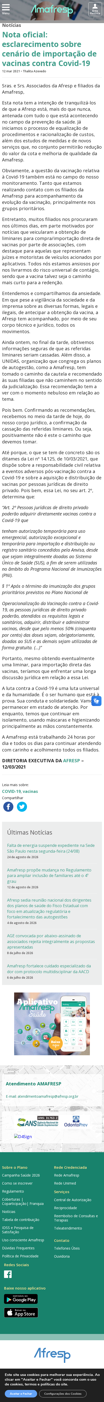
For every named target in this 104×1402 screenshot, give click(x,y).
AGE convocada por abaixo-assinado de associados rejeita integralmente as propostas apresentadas (51, 941)
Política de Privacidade (20, 1256)
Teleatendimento (68, 1228)
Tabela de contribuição (20, 1219)
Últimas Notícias (29, 832)
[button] (6, 9)
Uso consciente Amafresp (23, 1240)
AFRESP (71, 760)
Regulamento (13, 1191)
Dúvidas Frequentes (18, 1248)
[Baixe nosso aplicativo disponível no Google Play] (26, 1299)
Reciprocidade (65, 1208)
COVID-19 (11, 791)
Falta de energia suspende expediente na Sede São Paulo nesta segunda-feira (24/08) (51, 848)
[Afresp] (52, 1352)
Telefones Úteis (67, 1248)
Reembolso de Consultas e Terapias (76, 1218)
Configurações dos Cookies (63, 1394)
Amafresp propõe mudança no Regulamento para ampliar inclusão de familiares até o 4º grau (49, 875)
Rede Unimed (65, 1183)
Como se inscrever (17, 1183)
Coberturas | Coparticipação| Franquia (23, 1201)
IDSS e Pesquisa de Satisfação (18, 1229)
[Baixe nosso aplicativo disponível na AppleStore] (26, 1313)
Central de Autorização (72, 1200)
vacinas (30, 791)
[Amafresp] (52, 10)
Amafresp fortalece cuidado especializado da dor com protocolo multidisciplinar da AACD (49, 968)
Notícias (11, 25)
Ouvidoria (62, 1256)
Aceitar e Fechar (21, 1394)
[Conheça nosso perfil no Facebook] (26, 1274)
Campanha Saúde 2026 (21, 1175)
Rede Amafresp (66, 1175)
